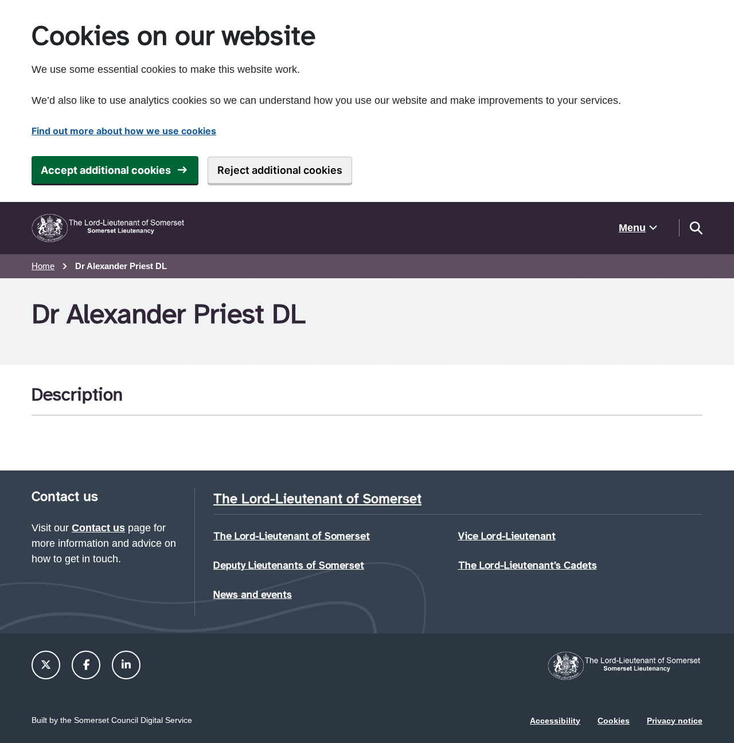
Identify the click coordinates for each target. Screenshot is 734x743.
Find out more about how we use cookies (124, 131)
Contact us (98, 528)
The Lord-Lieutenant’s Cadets (527, 565)
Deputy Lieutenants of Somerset (288, 565)
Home (43, 266)
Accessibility (555, 720)
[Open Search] (695, 227)
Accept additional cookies (106, 170)
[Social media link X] (46, 665)
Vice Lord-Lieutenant (507, 536)
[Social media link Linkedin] (126, 665)
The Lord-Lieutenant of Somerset (291, 536)
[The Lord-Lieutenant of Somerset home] (109, 228)
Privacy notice (674, 720)
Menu (632, 228)
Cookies (614, 720)
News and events (252, 594)
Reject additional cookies (279, 170)
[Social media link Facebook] (86, 665)
